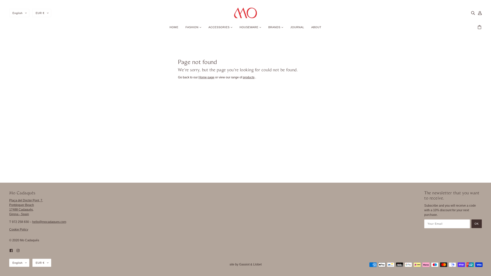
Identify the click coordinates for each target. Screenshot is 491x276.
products (249, 77)
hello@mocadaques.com (49, 221)
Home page (206, 77)
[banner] (245, 12)
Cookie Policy (18, 229)
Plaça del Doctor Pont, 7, (26, 200)
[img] (473, 13)
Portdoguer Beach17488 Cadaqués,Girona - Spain (21, 209)
